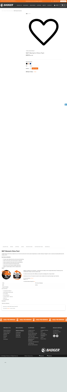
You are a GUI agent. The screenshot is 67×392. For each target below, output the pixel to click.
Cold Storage (18, 332)
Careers (42, 337)
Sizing (22, 246)
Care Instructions (39, 246)
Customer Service (31, 330)
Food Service (18, 336)
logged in (8, 308)
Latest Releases (31, 343)
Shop (5, 10)
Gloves (4, 337)
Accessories (5, 339)
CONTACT (49, 5)
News (42, 331)
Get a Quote (63, 1)
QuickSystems (31, 331)
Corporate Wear (6, 333)
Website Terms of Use (28, 355)
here (34, 281)
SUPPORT (39, 5)
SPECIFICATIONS (29, 246)
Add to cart (35, 68)
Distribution (18, 334)
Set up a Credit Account (32, 333)
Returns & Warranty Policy (33, 337)
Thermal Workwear (7, 330)
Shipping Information (32, 334)
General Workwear (6, 331)
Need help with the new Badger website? (34, 1)
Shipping (17, 246)
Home (3, 10)
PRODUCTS (19, 5)
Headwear (5, 334)
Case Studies (43, 333)
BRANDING (25, 5)
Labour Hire (18, 335)
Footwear (5, 336)
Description (5, 246)
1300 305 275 (56, 1)
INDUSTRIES (32, 5)
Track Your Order (31, 336)
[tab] (5, 246)
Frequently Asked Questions (33, 341)
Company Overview (44, 330)
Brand (11, 246)
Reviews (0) (47, 246)
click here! (31, 278)
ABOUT (44, 5)
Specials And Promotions (33, 344)
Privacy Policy (43, 338)
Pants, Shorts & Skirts (9, 10)
